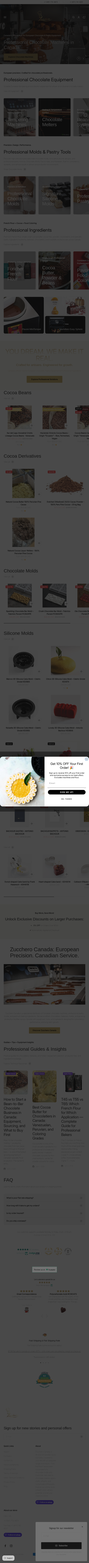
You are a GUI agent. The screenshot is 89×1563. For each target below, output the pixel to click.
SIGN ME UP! (66, 792)
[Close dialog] (86, 759)
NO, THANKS (66, 799)
